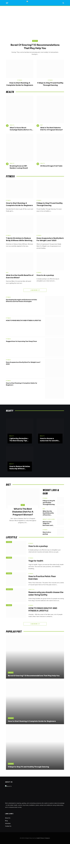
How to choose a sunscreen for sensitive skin (50, 439)
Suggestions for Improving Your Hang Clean (21, 341)
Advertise (7, 823)
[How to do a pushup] (50, 261)
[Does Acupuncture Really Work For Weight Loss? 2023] (50, 224)
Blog (6, 820)
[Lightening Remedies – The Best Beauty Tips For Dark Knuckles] (19, 427)
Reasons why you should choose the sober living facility (45, 593)
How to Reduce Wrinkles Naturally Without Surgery (19, 467)
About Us (7, 818)
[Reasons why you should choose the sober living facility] (16, 595)
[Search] (63, 3)
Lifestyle (9, 589)
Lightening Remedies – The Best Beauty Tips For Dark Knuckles (19, 439)
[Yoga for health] (16, 563)
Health (35, 41)
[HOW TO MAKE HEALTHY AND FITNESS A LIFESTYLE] (54, 326)
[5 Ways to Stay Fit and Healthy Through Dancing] (50, 69)
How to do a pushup (45, 275)
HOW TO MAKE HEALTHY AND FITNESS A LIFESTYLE (23, 320)
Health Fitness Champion (43, 838)
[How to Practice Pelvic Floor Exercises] (16, 579)
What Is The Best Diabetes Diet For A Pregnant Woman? (51, 129)
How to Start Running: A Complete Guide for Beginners (19, 84)
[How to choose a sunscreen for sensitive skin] (50, 427)
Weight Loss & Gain (49, 519)
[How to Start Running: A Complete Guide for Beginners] (19, 69)
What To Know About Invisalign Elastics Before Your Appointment (21, 129)
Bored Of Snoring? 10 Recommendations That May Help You (35, 46)
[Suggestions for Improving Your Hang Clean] (54, 347)
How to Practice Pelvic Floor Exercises (42, 577)
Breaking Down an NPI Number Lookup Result (19, 167)
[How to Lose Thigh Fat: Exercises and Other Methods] (60, 521)
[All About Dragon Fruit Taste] (50, 147)
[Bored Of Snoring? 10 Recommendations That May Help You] (35, 27)
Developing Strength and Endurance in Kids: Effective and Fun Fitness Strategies (21, 300)
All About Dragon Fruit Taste (51, 166)
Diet (41, 125)
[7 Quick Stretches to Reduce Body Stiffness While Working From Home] (19, 224)
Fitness (19, 80)
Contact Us (8, 826)
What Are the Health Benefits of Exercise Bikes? (19, 276)
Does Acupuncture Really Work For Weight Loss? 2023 (50, 239)
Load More (34, 290)
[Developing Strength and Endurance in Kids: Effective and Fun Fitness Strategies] (54, 305)
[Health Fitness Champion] (35, 3)
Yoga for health (35, 561)
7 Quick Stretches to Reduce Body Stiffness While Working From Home (19, 239)
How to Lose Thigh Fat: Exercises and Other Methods (48, 523)
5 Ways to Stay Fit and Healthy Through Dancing (50, 84)
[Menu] (7, 3)
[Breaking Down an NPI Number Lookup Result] (19, 147)
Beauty (11, 436)
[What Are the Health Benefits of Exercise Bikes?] (19, 261)
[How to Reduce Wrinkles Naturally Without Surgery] (19, 455)
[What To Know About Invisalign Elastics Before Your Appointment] (19, 109)
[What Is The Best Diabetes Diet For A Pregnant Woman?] (50, 109)
